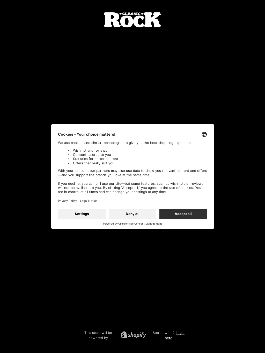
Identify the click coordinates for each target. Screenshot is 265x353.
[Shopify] (132, 335)
